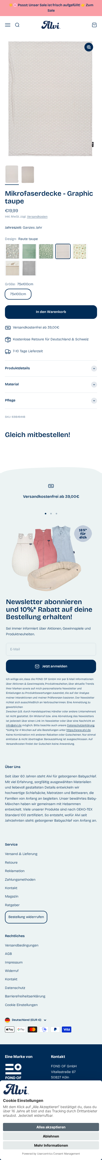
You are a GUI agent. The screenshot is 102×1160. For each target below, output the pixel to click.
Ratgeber (12, 905)
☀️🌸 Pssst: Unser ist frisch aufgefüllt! (47, 5)
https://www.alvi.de (78, 730)
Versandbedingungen (21, 945)
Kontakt (11, 888)
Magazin (11, 896)
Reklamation (15, 871)
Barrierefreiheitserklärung (25, 996)
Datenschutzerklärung (80, 725)
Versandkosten (37, 216)
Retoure (11, 862)
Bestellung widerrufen (26, 917)
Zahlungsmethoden (20, 879)
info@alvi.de (14, 725)
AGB (8, 954)
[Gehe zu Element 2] (28, 175)
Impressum (14, 962)
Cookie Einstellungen (21, 1005)
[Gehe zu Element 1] (12, 175)
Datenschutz (15, 988)
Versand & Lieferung (21, 854)
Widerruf (12, 971)
